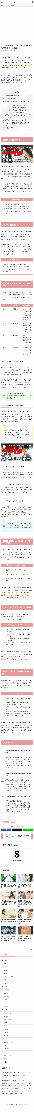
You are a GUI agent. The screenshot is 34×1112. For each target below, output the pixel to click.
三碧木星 (24, 1083)
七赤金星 (18, 1083)
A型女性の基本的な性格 (12, 95)
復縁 (29, 1088)
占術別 (5, 960)
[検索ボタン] (32, 2)
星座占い (6, 980)
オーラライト (12, 1078)
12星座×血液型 (7, 1013)
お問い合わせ (14, 1106)
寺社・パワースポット (9, 1042)
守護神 (16, 1088)
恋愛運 (3, 1091)
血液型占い (5, 50)
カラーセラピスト (21, 1078)
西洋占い (6, 1039)
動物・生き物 (7, 1055)
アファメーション (26, 1072)
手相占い (6, 983)
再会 (31, 1085)
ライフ (5, 1045)
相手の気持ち (29, 1091)
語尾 (7, 1093)
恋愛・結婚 (6, 1048)
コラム (5, 1009)
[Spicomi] (17, 2)
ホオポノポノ (5, 1083)
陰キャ (16, 1093)
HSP (15, 1072)
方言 (13, 1091)
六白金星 (26, 1085)
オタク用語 (4, 1078)
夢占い (5, 973)
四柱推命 (6, 1022)
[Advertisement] (17, 24)
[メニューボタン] (2, 2)
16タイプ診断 (7, 1019)
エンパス (23, 1075)
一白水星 (12, 1083)
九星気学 (6, 1026)
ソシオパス (13, 1080)
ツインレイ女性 (21, 1080)
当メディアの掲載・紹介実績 (11, 1104)
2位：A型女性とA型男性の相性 (17, 107)
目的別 (5, 986)
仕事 (5, 1052)
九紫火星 (30, 1083)
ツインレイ (6, 1032)
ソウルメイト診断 (8, 976)
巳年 (21, 1088)
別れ (3, 1088)
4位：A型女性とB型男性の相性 (17, 112)
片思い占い (6, 996)
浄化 (17, 1091)
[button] (6, 830)
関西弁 (11, 1093)
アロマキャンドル (6, 1075)
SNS (19, 1072)
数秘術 (5, 970)
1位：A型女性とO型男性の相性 (17, 105)
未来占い (6, 1003)
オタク (28, 1075)
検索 (31, 949)
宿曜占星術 (6, 1029)
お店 (5, 1058)
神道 (3, 1093)
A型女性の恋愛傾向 (11, 98)
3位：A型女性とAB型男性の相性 (17, 110)
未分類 (5, 1062)
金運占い (6, 1006)
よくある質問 (9, 128)
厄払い (11, 1088)
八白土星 (20, 1085)
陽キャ (21, 1093)
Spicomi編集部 (17, 860)
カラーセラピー (5, 1080)
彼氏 (25, 1088)
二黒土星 (4, 1085)
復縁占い (6, 993)
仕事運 (5, 999)
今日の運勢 (6, 990)
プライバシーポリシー (24, 1104)
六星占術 (6, 967)
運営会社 (20, 1106)
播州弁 (8, 1091)
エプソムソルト (15, 1075)
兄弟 (15, 1085)
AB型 (11, 1072)
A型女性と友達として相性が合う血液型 (17, 120)
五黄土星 (10, 1085)
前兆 (7, 1088)
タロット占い (7, 963)
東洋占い (6, 1035)
